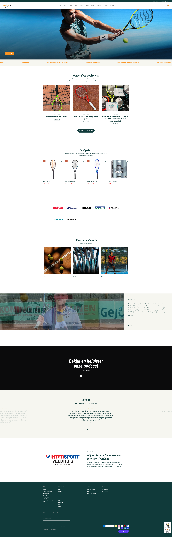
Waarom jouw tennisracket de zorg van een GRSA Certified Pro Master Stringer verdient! (115, 119)
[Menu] (170, 523)
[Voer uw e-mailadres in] (69, 519)
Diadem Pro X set (113, 181)
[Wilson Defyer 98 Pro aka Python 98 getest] (86, 98)
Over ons (106, 5)
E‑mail (44, 516)
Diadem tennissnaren (91, 493)
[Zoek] (162, 5)
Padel (87, 5)
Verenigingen (99, 5)
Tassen (70, 5)
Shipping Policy (46, 498)
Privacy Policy (46, 493)
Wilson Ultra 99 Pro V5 (92, 181)
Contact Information (47, 491)
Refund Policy (46, 495)
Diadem (88, 491)
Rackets (59, 5)
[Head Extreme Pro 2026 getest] (56, 98)
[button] (9, 53)
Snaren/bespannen (91, 489)
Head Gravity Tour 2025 (70, 181)
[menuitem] (60, 5)
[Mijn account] (165, 5)
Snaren (65, 5)
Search (44, 489)
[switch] (167, 532)
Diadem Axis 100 (46, 181)
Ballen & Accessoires (79, 5)
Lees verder (57, 119)
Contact (112, 5)
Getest (92, 5)
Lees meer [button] (130, 315)
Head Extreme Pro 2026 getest (56, 117)
